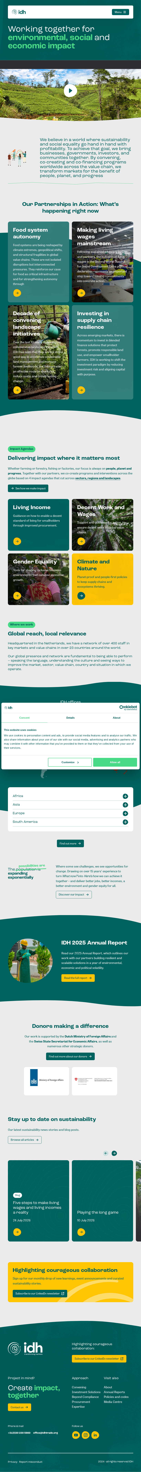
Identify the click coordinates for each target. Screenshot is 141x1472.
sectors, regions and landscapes (97, 478)
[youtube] (76, 1435)
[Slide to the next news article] (114, 1153)
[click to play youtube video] (70, 90)
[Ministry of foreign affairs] (46, 1081)
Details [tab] (70, 717)
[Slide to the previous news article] (106, 1153)
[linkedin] (95, 1435)
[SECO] (94, 1081)
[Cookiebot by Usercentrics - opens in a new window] (122, 707)
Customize (68, 762)
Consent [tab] (24, 717)
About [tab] (116, 717)
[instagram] (86, 1435)
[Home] (19, 11)
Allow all (115, 762)
